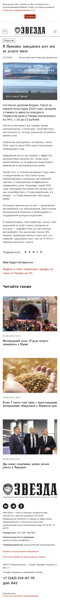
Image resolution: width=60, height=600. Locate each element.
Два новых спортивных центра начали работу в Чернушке (26, 466)
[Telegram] (33, 252)
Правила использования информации (21, 551)
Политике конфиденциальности (19, 10)
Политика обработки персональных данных (24, 557)
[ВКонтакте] (25, 252)
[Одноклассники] (29, 252)
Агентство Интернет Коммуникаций (20, 596)
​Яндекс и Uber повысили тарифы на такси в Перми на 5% (28, 271)
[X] (37, 252)
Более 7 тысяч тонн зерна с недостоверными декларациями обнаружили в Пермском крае (30, 404)
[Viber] (41, 252)
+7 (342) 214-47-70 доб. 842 (19, 580)
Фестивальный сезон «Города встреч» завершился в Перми (25, 343)
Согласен (30, 16)
